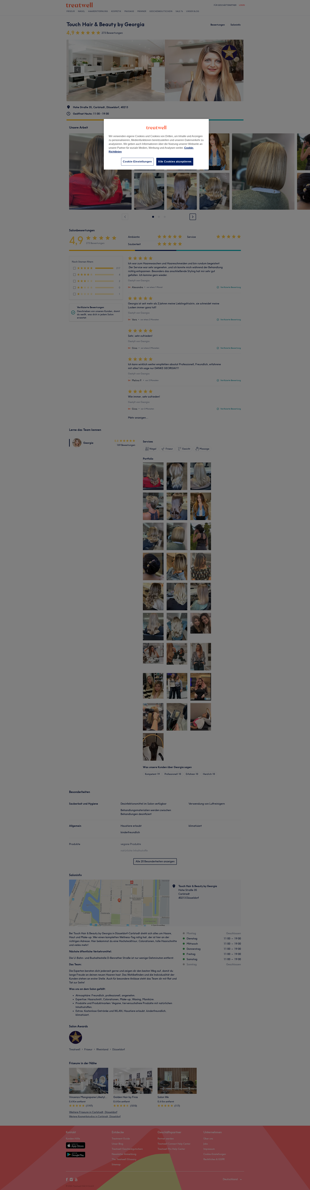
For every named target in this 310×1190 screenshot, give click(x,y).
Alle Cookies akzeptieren (174, 161)
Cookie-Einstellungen (137, 161)
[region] (156, 144)
